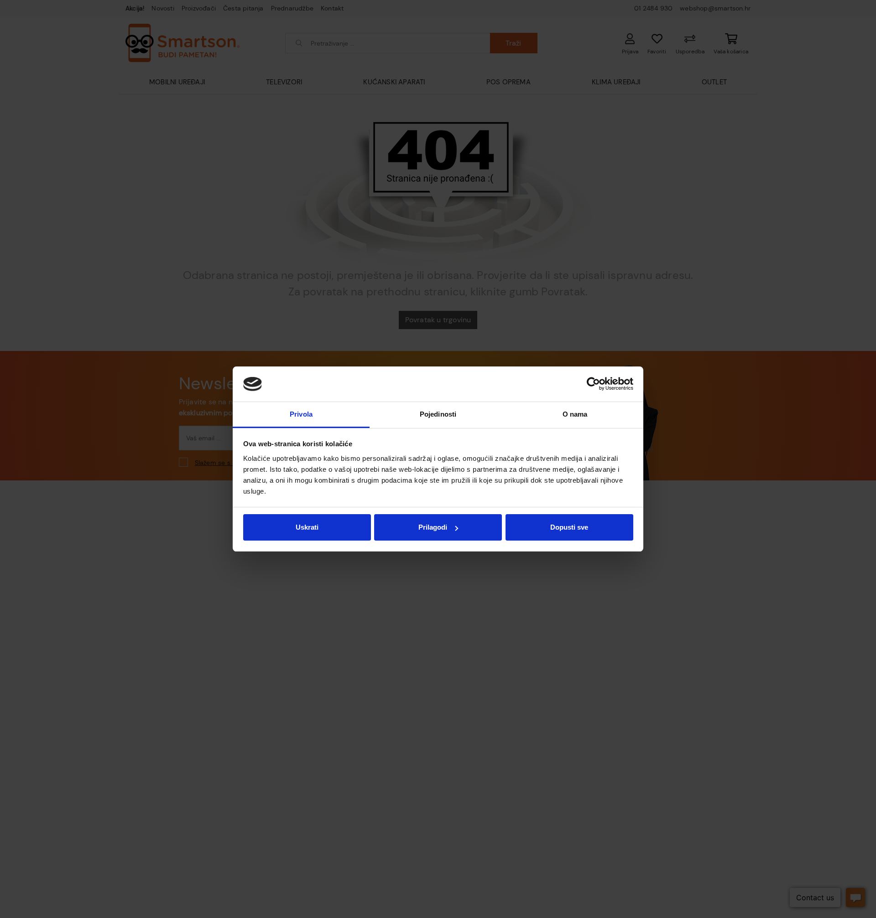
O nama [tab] (575, 414)
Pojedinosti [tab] (438, 414)
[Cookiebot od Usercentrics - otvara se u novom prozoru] (593, 384)
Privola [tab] (301, 414)
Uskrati (307, 527)
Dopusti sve (569, 527)
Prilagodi (432, 527)
